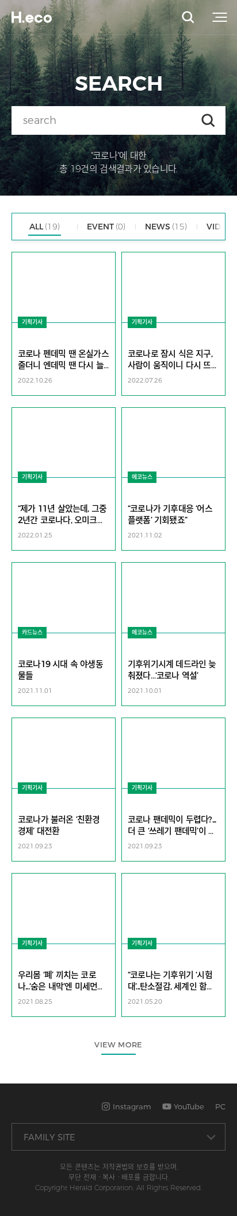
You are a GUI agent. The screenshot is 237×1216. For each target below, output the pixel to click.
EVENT (106, 226)
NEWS (166, 226)
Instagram (130, 1106)
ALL (44, 226)
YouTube (187, 1106)
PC (220, 1106)
